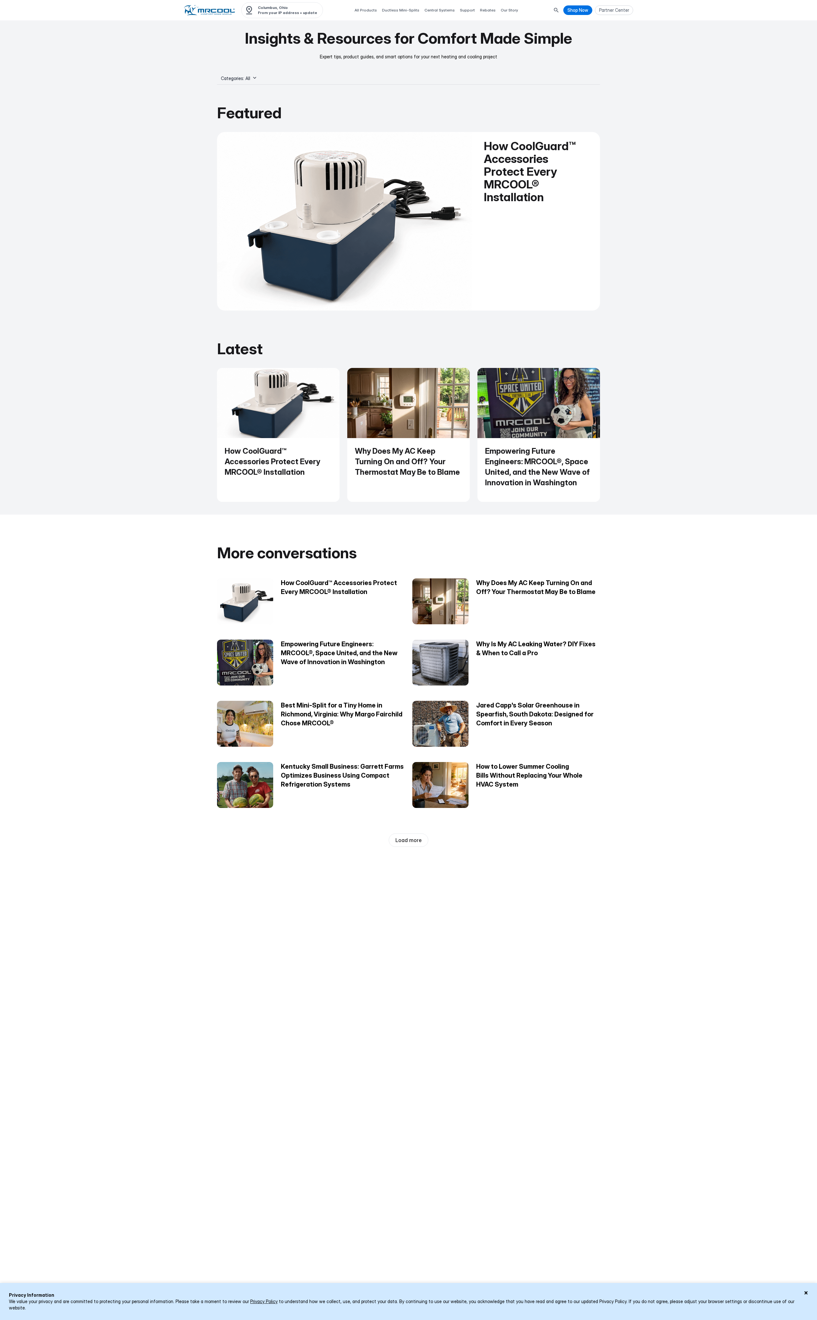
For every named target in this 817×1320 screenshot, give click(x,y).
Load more (408, 840)
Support (467, 10)
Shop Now (577, 10)
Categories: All (235, 78)
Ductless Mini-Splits (400, 10)
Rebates (488, 10)
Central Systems (439, 10)
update (310, 12)
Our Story (509, 10)
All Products (366, 10)
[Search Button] (556, 10)
